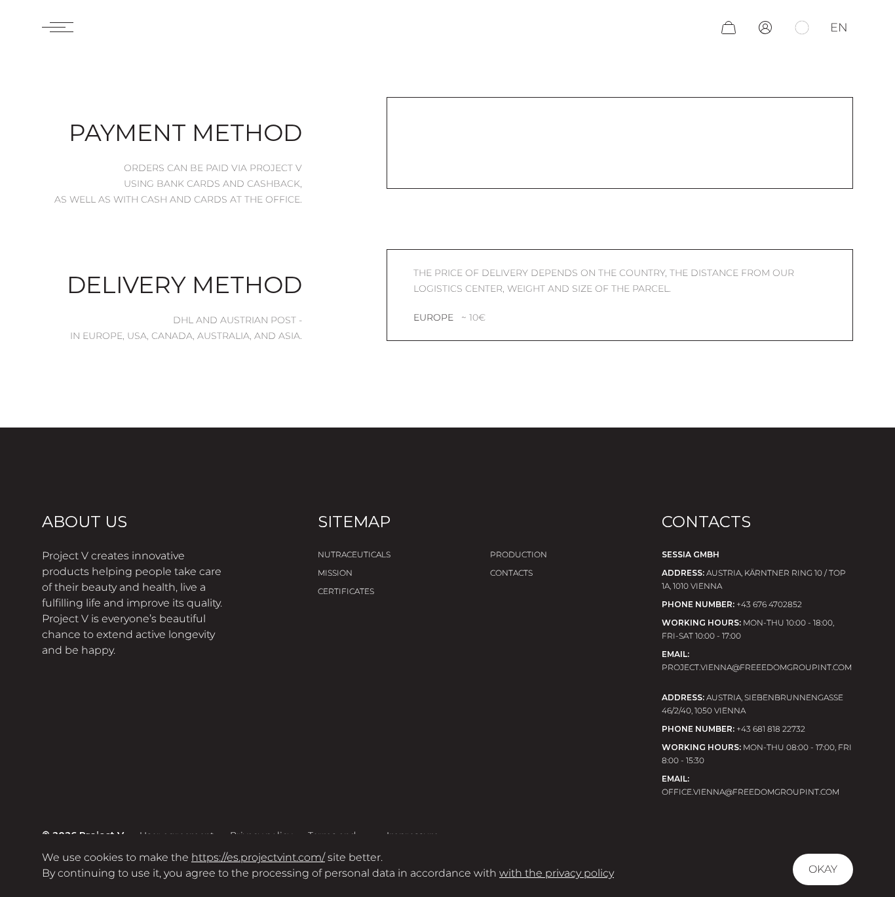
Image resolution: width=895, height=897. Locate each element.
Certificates (346, 591)
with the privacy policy (556, 873)
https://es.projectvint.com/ (258, 857)
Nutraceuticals (354, 554)
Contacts (511, 573)
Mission (335, 573)
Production (518, 554)
